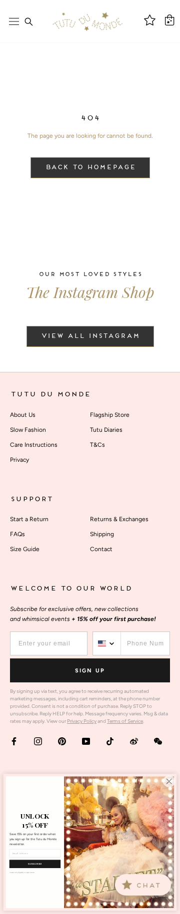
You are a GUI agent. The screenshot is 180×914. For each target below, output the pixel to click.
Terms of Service (125, 721)
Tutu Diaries (106, 429)
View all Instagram (90, 336)
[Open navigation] (14, 21)
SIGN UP (90, 670)
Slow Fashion (28, 429)
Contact (101, 549)
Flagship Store (110, 414)
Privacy (19, 459)
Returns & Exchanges (119, 519)
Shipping (102, 534)
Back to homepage (90, 168)
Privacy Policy (81, 721)
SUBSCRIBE (35, 864)
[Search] (28, 21)
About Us (23, 414)
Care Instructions (34, 444)
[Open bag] (169, 19)
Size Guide (25, 549)
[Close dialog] (169, 781)
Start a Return (29, 519)
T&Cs (97, 444)
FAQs (17, 534)
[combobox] (107, 643)
